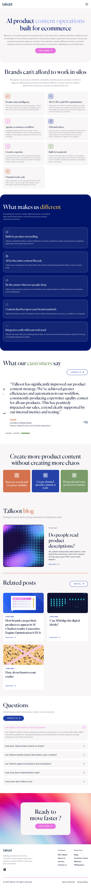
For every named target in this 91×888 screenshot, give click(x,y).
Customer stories (81, 858)
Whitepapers (79, 865)
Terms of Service (68, 882)
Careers (61, 861)
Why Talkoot (62, 855)
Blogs (76, 855)
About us (61, 858)
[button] (86, 4)
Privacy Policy (82, 882)
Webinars (78, 861)
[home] (16, 4)
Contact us (62, 865)
